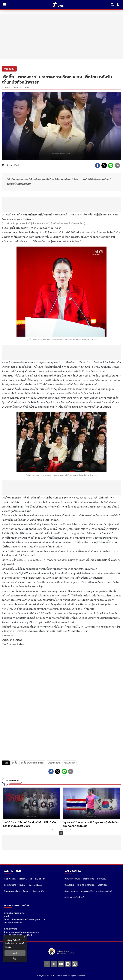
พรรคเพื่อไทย (54, 762)
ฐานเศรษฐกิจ (39, 891)
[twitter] (104, 165)
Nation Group (25, 878)
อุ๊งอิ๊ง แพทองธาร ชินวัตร (33, 762)
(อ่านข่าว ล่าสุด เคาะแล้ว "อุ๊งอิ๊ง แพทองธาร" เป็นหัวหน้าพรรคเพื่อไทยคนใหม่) (43, 223)
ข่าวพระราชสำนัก (72, 878)
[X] (54, 964)
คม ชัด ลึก (40, 878)
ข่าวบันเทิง (69, 885)
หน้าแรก (5, 87)
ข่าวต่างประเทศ (71, 891)
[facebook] (97, 165)
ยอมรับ (15, 953)
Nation (23, 885)
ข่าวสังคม (15, 87)
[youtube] (61, 964)
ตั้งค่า (15, 958)
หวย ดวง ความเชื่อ (86, 885)
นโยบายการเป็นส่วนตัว (74, 897)
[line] (110, 165)
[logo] (56, 4)
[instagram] (75, 964)
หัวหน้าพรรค (69, 762)
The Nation (10, 878)
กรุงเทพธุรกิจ (10, 885)
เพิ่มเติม (8, 947)
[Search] (112, 4)
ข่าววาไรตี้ (102, 885)
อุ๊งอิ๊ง (14, 762)
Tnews (26, 891)
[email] (117, 165)
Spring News (35, 885)
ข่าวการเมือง (88, 878)
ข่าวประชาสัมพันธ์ (104, 891)
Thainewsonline (12, 891)
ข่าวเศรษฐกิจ (87, 891)
